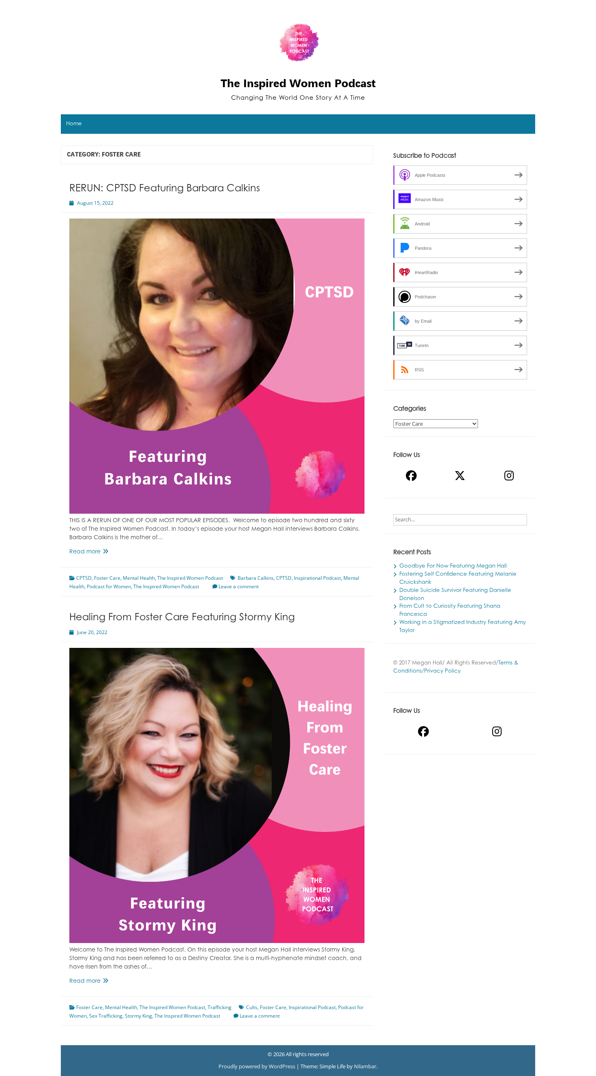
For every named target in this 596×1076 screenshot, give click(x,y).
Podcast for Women (109, 586)
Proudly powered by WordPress (257, 1066)
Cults (251, 1007)
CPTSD (84, 577)
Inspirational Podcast (317, 577)
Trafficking (220, 1007)
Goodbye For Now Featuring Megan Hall (453, 566)
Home (74, 124)
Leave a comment (239, 586)
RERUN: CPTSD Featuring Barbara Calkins (164, 189)
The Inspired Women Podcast (298, 83)
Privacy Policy (442, 671)
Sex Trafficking (105, 1015)
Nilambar (365, 1066)
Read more (97, 553)
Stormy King (138, 1015)
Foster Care (107, 577)
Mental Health (139, 577)
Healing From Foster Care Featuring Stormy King (182, 618)
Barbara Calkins (256, 577)
